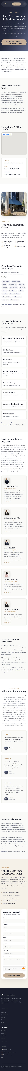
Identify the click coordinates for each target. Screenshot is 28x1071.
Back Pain (3, 1030)
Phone (4, 937)
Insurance (5, 950)
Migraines (5, 293)
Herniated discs (16, 281)
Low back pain (6, 281)
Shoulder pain (12, 290)
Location (5, 944)
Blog (2, 1022)
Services (3, 1017)
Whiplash (5, 287)
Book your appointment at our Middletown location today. (14, 42)
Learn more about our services (10, 422)
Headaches (4, 1041)
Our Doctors (4, 1014)
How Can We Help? (7, 956)
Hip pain (4, 290)
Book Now (16, 4)
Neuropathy (5, 300)
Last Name (5, 924)
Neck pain (21, 284)
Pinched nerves (13, 287)
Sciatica (4, 284)
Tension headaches (14, 293)
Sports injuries (14, 300)
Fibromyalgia (17, 297)
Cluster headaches (7, 297)
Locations (3, 1020)
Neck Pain (3, 1033)
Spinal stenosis (12, 284)
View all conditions (6, 304)
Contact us (4, 851)
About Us (3, 1012)
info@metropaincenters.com (10, 1052)
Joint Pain (3, 1036)
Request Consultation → (14, 975)
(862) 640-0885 (7, 1049)
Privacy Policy (4, 1067)
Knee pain (22, 287)
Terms (10, 1067)
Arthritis (21, 290)
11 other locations (15, 670)
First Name (5, 917)
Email (4, 930)
